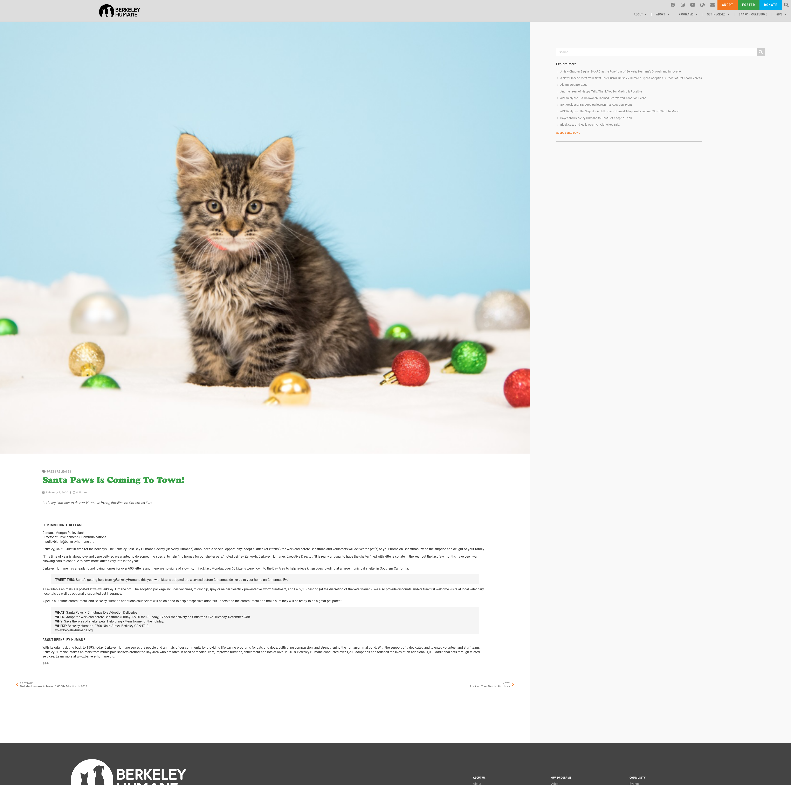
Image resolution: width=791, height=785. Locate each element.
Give (779, 14)
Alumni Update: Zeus (573, 85)
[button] (786, 5)
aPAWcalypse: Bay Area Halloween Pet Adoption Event (596, 104)
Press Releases (59, 471)
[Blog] (703, 5)
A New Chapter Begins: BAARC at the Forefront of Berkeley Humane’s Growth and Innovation (621, 71)
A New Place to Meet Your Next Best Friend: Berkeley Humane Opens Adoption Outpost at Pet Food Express (631, 78)
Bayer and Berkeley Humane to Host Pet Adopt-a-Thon (596, 118)
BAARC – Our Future (753, 14)
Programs (686, 14)
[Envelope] (712, 5)
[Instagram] (683, 5)
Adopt (660, 14)
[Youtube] (693, 5)
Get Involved (716, 14)
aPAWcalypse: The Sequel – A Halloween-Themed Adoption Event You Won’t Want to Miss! (619, 111)
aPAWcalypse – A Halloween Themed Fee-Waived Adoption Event (603, 98)
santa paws (572, 133)
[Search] (761, 52)
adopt (560, 133)
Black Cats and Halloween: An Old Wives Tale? (590, 124)
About (638, 14)
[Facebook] (673, 5)
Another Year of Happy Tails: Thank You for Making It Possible (601, 91)
